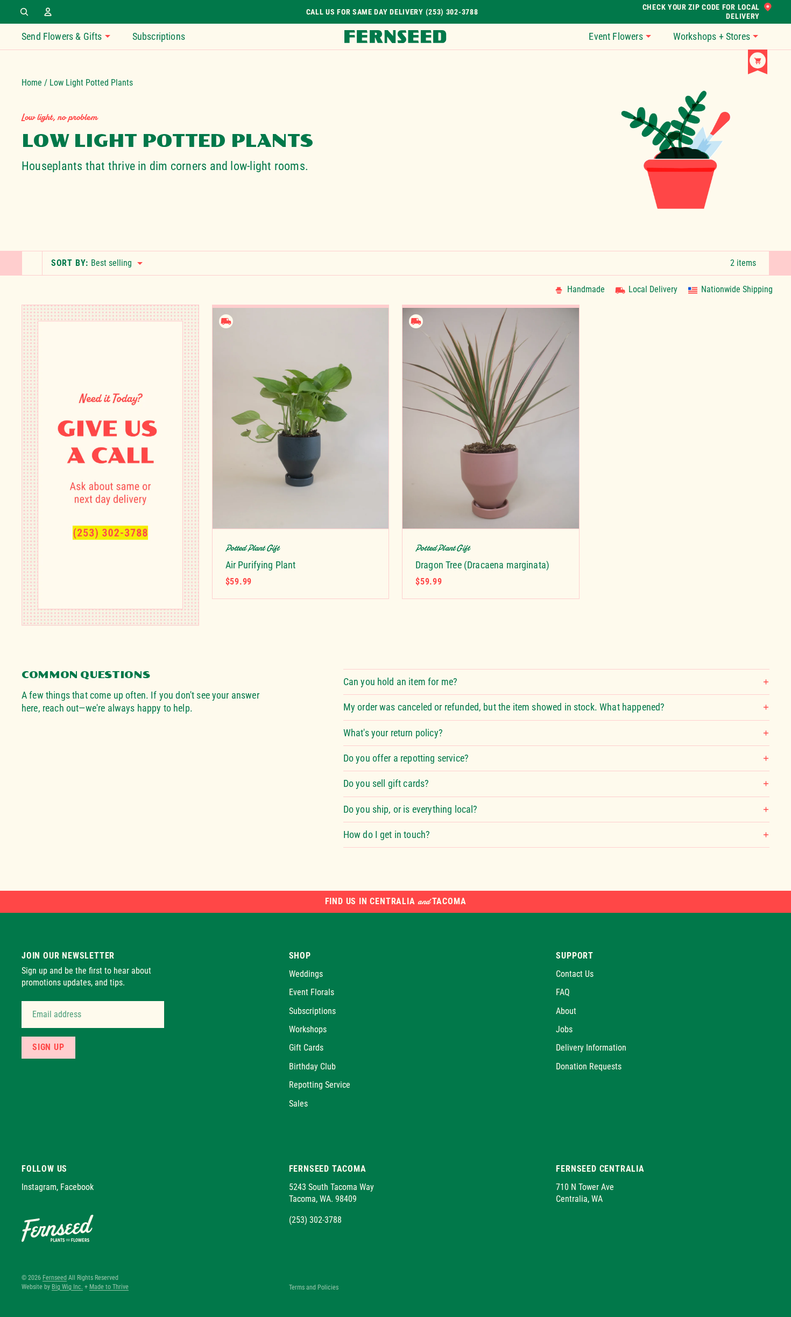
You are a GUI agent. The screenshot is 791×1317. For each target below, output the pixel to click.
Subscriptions (312, 1011)
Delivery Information (591, 1048)
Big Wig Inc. (67, 1287)
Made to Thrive (109, 1287)
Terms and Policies (313, 1287)
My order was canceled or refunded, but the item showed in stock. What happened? (504, 707)
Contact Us (575, 974)
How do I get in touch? (386, 834)
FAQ (563, 992)
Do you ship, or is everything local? (410, 809)
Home (32, 83)
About (566, 1011)
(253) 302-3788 (315, 1220)
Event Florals (311, 992)
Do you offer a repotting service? (406, 758)
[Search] (24, 12)
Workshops (308, 1029)
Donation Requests (589, 1066)
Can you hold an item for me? (400, 681)
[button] (625, 36)
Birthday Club (312, 1066)
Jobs (564, 1029)
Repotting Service (319, 1085)
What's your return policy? (393, 732)
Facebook (77, 1187)
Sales (298, 1103)
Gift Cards (306, 1048)
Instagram (39, 1187)
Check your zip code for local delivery (701, 12)
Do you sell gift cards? (386, 783)
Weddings (306, 974)
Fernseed (55, 1277)
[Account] (48, 12)
